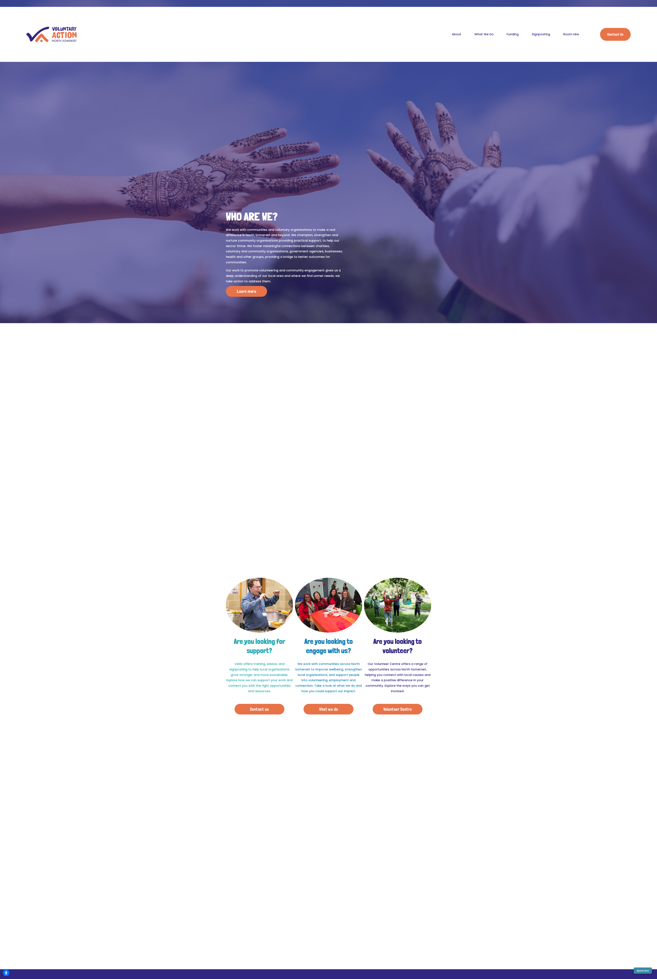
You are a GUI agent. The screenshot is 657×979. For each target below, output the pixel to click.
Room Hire (571, 34)
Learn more (246, 291)
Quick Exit (643, 970)
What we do (328, 709)
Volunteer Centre (397, 709)
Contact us (259, 709)
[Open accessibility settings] (6, 972)
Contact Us (615, 34)
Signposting (541, 34)
